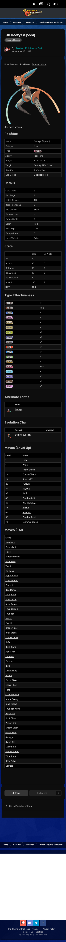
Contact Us (28, 932)
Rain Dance (10, 590)
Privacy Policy (48, 929)
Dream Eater (11, 727)
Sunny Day (10, 561)
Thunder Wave (12, 708)
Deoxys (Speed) (23, 434)
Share (17, 793)
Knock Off (28, 479)
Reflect (8, 642)
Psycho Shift (29, 498)
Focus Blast (11, 680)
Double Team (29, 474)
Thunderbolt (11, 609)
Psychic (26, 488)
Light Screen (11, 580)
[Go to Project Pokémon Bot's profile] (7, 49)
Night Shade (29, 469)
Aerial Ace (10, 651)
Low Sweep (11, 670)
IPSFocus (25, 929)
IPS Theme (13, 929)
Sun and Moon (39, 64)
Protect (9, 585)
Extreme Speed (30, 522)
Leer (25, 460)
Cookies (39, 932)
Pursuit (26, 483)
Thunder (9, 613)
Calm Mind (10, 547)
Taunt (8, 566)
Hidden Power (12, 556)
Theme (35, 929)
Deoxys (18, 409)
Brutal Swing (11, 699)
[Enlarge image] (33, 96)
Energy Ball (10, 685)
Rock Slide (10, 718)
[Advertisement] (33, 887)
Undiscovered (41, 174)
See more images (13, 127)
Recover (27, 512)
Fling (7, 689)
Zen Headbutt (30, 503)
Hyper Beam (11, 575)
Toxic (8, 552)
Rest (7, 666)
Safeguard (10, 594)
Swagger (9, 737)
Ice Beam (9, 571)
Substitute (10, 746)
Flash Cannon (12, 751)
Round (8, 675)
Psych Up (10, 713)
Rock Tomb (10, 647)
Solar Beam (10, 604)
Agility (26, 507)
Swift (25, 493)
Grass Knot (10, 732)
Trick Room (10, 756)
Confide (9, 766)
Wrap (25, 465)
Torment (9, 656)
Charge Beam (12, 694)
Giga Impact (11, 704)
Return (8, 618)
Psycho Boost (29, 517)
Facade (9, 661)
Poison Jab (10, 723)
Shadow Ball (11, 628)
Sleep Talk (10, 742)
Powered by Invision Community (33, 934)
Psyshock (10, 542)
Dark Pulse (10, 761)
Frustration (10, 599)
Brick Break (10, 632)
